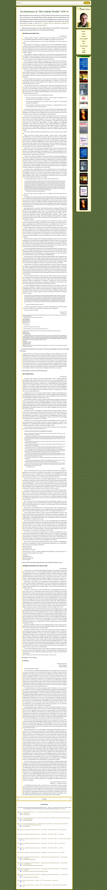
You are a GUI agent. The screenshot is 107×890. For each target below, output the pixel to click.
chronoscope (83, 46)
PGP (84, 52)
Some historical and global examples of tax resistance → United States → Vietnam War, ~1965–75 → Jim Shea (40, 847)
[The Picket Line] (83, 17)
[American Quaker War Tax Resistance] (84, 89)
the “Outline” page (61, 808)
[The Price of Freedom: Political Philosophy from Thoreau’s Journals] (84, 77)
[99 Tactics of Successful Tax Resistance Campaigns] (84, 64)
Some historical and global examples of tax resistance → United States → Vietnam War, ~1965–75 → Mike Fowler (41, 834)
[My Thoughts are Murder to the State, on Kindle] (84, 204)
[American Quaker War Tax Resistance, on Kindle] (84, 166)
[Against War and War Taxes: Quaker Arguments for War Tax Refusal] (84, 128)
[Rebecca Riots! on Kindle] (84, 191)
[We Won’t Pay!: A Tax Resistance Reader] (84, 102)
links (83, 48)
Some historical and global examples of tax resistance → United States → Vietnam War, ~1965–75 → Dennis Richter (41, 843)
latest (83, 31)
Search (87, 3)
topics (83, 41)
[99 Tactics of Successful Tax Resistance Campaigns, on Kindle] (84, 153)
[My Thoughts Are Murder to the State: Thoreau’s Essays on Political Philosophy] (84, 115)
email (83, 51)
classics (83, 36)
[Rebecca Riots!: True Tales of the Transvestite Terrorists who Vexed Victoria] (84, 140)
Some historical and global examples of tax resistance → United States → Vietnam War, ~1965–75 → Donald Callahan (42, 829)
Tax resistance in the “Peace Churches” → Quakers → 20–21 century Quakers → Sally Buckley (38, 880)
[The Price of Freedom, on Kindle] (84, 179)
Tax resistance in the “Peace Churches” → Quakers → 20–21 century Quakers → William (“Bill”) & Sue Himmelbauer (42, 885)
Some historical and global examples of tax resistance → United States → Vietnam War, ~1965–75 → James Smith (41, 852)
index (83, 34)
